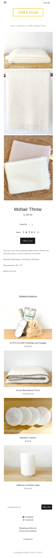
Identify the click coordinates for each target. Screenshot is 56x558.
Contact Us (28, 539)
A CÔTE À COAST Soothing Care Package (28, 343)
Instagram (29, 517)
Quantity (23, 224)
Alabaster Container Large (28, 485)
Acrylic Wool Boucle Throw (28, 390)
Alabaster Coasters (28, 437)
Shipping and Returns (28, 528)
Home (12, 26)
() (46, 3)
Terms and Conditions (28, 531)
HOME (30, 26)
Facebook (29, 520)
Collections (21, 26)
